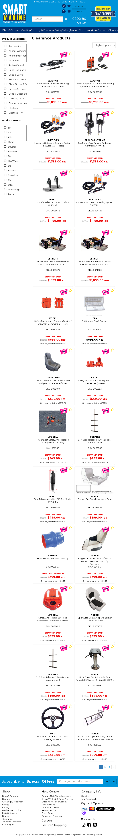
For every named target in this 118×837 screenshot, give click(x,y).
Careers (47, 820)
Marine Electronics (11, 810)
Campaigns (8, 824)
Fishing (5, 807)
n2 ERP (99, 835)
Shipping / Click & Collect (54, 801)
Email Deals (47, 813)
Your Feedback (88, 799)
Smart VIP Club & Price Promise (57, 799)
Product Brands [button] (11, 120)
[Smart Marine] (14, 13)
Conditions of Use (50, 807)
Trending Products (11, 821)
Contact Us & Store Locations (56, 796)
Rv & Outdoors (9, 813)
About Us (85, 796)
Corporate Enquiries (52, 816)
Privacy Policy (48, 804)
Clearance (7, 819)
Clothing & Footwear (12, 801)
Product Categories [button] (14, 38)
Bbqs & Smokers (12, 30)
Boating (6, 799)
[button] (73, 2)
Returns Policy (49, 810)
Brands (5, 816)
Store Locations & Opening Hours (50, 2)
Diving (5, 804)
